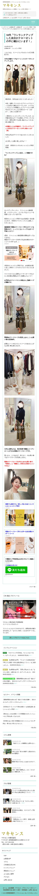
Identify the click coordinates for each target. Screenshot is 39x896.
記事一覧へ (33, 776)
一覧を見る (33, 687)
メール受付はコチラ (10, 15)
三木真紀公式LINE (9, 864)
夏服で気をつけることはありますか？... (24, 761)
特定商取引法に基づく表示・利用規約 (15, 890)
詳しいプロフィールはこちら (19, 638)
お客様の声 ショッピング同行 (13, 48)
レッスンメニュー (9, 867)
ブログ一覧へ (32, 586)
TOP (5, 855)
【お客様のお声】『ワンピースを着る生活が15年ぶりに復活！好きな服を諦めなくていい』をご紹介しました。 (19, 662)
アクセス (20, 17)
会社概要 (11, 888)
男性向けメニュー (9, 871)
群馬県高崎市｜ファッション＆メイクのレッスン (22, 893)
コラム (6, 861)
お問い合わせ (26, 17)
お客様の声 (6, 17)
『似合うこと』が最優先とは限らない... (24, 743)
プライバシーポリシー (29, 888)
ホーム (5, 888)
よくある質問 (13, 17)
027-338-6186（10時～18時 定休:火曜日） (16, 13)
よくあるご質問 (9, 874)
